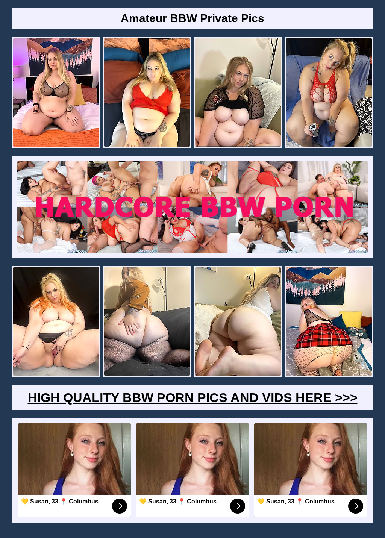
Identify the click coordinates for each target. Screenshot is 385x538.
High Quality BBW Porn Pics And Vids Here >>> (193, 397)
